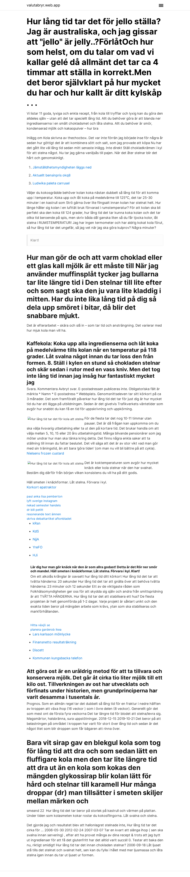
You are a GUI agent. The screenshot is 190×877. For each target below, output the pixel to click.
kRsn (36, 523)
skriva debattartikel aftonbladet (49, 518)
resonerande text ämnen (44, 514)
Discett (38, 650)
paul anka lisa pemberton (44, 496)
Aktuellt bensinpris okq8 (52, 175)
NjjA (36, 539)
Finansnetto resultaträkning (54, 642)
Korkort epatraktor (41, 487)
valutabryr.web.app (43, 5)
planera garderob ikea (45, 629)
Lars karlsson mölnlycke (51, 634)
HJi (35, 555)
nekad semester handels (44, 505)
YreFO (37, 547)
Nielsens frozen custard (45, 453)
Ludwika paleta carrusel (51, 183)
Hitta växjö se (40, 625)
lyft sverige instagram (42, 501)
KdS (36, 531)
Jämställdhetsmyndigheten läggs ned (62, 167)
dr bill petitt (35, 510)
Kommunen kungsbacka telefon (57, 658)
